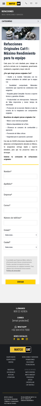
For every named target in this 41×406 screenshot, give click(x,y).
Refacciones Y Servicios (15, 14)
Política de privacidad (13, 270)
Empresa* (8, 194)
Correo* (7, 205)
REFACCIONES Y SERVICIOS (30, 357)
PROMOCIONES (30, 359)
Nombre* (7, 171)
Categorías (7, 21)
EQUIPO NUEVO (11, 357)
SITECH (30, 380)
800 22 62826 (20, 311)
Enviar (20, 282)
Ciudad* (7, 242)
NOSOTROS (11, 370)
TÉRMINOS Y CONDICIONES (11, 401)
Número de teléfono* (12, 218)
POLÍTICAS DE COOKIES (10, 403)
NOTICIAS (11, 375)
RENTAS (11, 362)
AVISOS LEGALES (8, 397)
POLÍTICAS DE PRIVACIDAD (11, 399)
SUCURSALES (11, 372)
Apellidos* (8, 184)
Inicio (3, 14)
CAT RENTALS (30, 385)
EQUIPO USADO (10, 359)
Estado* (7, 230)
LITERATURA (11, 377)
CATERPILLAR (30, 382)
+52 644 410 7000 (20, 329)
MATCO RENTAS (30, 372)
